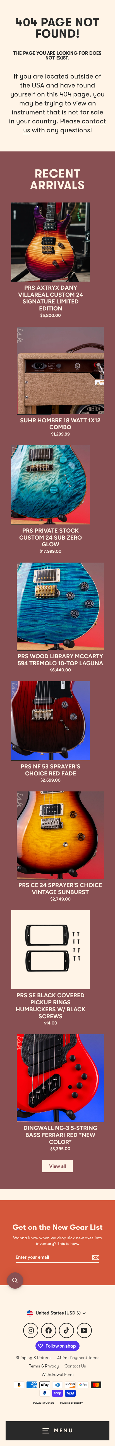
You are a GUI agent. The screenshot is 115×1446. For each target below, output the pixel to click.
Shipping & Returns (34, 1357)
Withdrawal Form (58, 1374)
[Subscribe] (94, 1257)
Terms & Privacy (44, 1366)
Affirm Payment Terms (78, 1357)
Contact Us (75, 1366)
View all (57, 1166)
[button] (15, 1280)
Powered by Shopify (71, 1402)
